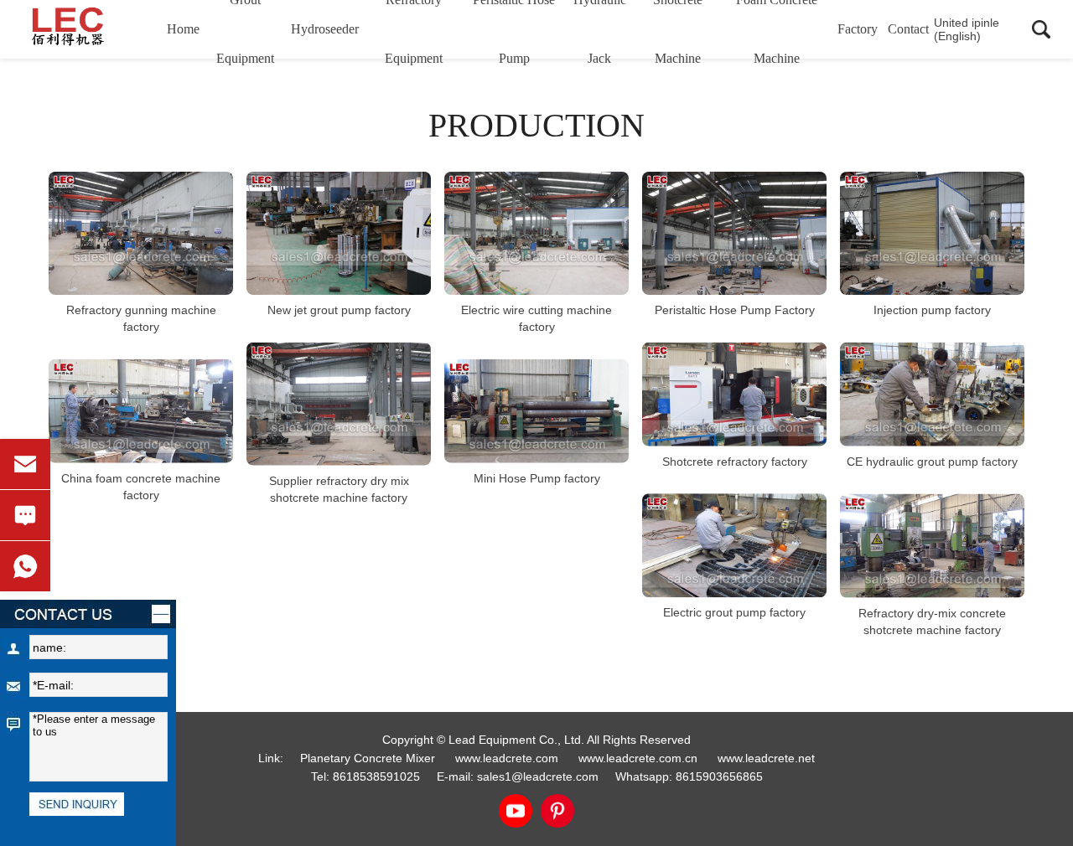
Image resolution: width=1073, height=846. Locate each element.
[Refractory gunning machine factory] (141, 233)
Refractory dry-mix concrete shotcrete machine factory (932, 621)
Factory (857, 29)
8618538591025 (376, 776)
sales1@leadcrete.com (538, 776)
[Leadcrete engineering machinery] (91, 29)
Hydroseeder (325, 29)
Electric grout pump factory (734, 612)
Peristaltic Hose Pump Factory (735, 310)
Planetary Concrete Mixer (367, 758)
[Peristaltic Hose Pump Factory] (734, 233)
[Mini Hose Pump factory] (536, 411)
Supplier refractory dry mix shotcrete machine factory (339, 488)
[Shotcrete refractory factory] (734, 394)
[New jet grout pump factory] (338, 233)
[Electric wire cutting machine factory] (536, 233)
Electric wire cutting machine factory (536, 318)
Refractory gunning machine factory (141, 318)
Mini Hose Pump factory (537, 477)
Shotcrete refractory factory (734, 460)
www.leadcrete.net (766, 758)
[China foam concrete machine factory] (141, 411)
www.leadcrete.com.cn (637, 758)
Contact (908, 29)
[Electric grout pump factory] (734, 545)
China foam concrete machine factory (140, 486)
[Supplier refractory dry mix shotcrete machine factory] (338, 404)
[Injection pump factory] (932, 233)
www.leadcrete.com (506, 758)
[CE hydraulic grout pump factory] (932, 394)
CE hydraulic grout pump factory (932, 461)
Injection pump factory (932, 310)
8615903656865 (719, 776)
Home (183, 29)
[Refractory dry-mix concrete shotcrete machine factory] (932, 546)
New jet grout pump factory (339, 310)
